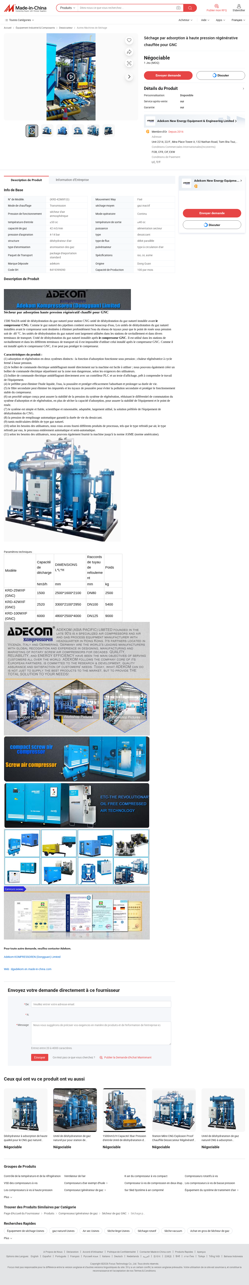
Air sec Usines (91, 1231)
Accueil (7, 27)
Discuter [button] (223, 75)
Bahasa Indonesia (233, 1256)
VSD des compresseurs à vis (21, 1183)
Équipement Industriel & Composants (35, 27)
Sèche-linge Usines (118, 1231)
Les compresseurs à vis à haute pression (28, 1190)
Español (47, 1256)
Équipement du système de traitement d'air (210, 1190)
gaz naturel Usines (63, 1231)
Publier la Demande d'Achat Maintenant (126, 1057)
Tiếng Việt (214, 1256)
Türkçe (201, 1256)
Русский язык (90, 1256)
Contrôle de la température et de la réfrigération (32, 1176)
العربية (146, 1256)
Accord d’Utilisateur (93, 1251)
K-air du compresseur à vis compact (145, 1176)
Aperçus (201, 1251)
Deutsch (118, 1256)
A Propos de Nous (52, 1251)
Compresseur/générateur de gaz (83, 1190)
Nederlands (133, 1256)
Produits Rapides (184, 1251)
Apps (219, 20)
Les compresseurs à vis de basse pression (210, 1183)
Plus (7, 1238)
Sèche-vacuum (173, 1231)
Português (60, 1256)
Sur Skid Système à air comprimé (144, 1190)
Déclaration (73, 1251)
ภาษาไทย (189, 1256)
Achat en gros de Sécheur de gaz (209, 1231)
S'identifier (239, 10)
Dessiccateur (66, 27)
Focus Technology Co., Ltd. (123, 1263)
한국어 (156, 1256)
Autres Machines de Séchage (92, 27)
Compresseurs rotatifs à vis (201, 1176)
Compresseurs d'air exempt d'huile (84, 1183)
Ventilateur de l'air (75, 1176)
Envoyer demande (168, 75)
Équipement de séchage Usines (25, 1231)
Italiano (106, 1256)
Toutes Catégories (20, 20)
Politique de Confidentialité (121, 1251)
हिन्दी (178, 1256)
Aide (203, 20)
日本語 (168, 1256)
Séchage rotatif (147, 1231)
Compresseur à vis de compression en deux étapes (154, 1183)
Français (74, 1256)
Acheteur (184, 20)
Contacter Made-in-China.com (155, 1251)
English (35, 1256)
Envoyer (39, 1057)
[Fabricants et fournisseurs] (25, 8)
